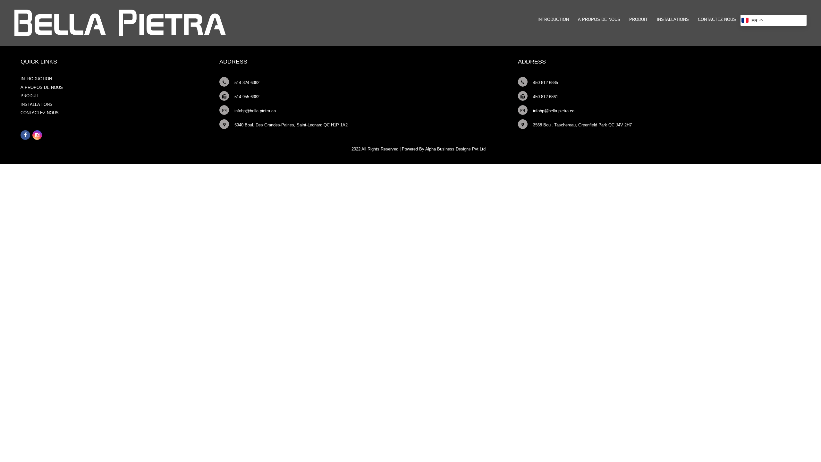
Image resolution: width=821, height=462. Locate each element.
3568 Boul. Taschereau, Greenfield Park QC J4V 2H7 (582, 125)
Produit (638, 19)
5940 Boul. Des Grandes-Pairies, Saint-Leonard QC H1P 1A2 (291, 125)
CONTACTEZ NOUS (717, 19)
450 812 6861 (545, 96)
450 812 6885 (545, 82)
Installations (673, 19)
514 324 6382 (246, 82)
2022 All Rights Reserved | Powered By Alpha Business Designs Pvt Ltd (418, 149)
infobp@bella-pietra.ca (255, 110)
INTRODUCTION (553, 19)
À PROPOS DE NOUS (599, 19)
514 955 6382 (246, 96)
